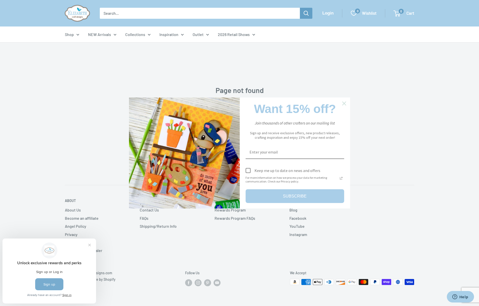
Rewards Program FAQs (235, 218)
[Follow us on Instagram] (198, 282)
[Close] (344, 104)
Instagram (298, 234)
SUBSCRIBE (295, 196)
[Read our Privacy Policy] (341, 178)
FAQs (144, 218)
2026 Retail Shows (234, 34)
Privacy (71, 234)
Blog (293, 210)
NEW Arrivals (99, 34)
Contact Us (149, 210)
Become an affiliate (82, 218)
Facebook (297, 218)
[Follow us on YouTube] (217, 282)
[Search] (306, 13)
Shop (69, 34)
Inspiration (168, 34)
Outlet (198, 34)
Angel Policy (75, 226)
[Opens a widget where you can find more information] (460, 297)
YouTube (297, 226)
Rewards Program (230, 210)
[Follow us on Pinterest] (207, 282)
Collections (135, 34)
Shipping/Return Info (158, 226)
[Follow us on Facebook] (188, 282)
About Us (73, 210)
